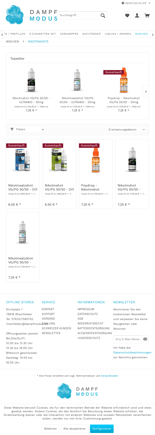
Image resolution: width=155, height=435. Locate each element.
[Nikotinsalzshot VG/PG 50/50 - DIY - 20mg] (22, 159)
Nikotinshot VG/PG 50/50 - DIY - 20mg (59, 188)
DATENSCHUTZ (88, 314)
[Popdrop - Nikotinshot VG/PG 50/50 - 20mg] (124, 80)
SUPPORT (48, 314)
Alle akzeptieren (74, 429)
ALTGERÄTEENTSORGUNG (94, 333)
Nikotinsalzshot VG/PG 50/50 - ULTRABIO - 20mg (77, 100)
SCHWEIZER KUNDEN (56, 328)
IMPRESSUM (86, 309)
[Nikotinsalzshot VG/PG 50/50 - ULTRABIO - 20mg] (78, 80)
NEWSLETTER (51, 333)
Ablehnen (50, 429)
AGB (80, 319)
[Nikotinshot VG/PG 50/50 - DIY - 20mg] (59, 159)
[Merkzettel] (127, 15)
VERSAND (48, 319)
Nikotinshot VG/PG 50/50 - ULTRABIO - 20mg (31, 100)
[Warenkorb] (147, 15)
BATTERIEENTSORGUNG (94, 328)
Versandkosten (109, 375)
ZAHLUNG (48, 323)
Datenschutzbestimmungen (132, 352)
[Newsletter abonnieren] (145, 339)
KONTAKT (48, 309)
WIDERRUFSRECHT (90, 323)
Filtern (20, 129)
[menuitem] (82, 15)
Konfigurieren (101, 429)
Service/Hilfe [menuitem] (136, 3)
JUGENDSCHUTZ (89, 338)
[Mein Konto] (137, 15)
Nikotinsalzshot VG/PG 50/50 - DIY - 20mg (22, 188)
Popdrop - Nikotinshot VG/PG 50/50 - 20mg (124, 100)
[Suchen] (103, 15)
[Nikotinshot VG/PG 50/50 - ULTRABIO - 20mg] (31, 80)
